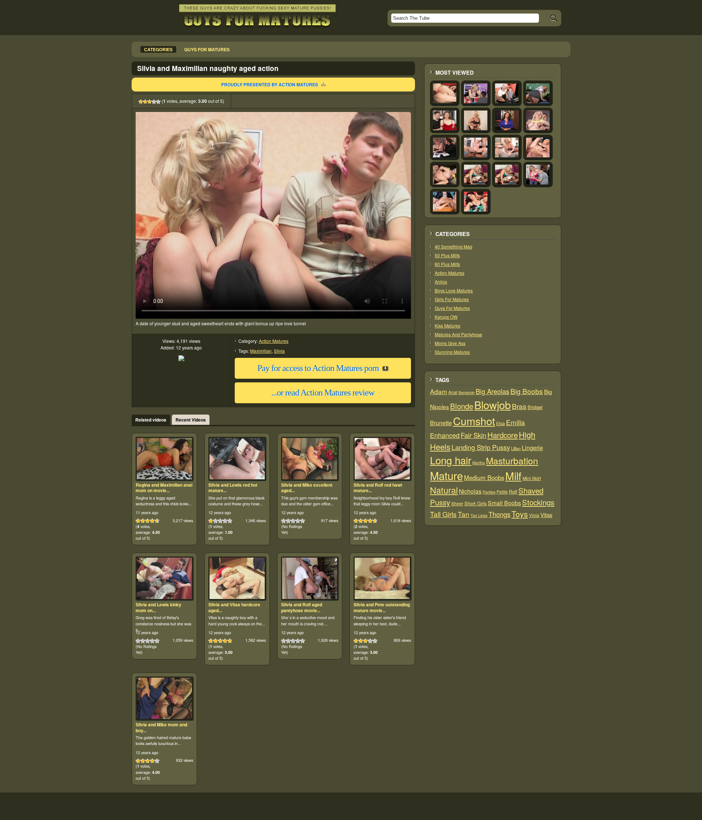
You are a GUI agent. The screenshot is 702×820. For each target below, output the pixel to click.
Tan (463, 514)
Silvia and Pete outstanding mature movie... (382, 607)
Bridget (535, 407)
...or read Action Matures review (322, 392)
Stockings (538, 502)
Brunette (441, 423)
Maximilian (261, 351)
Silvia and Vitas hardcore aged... (234, 607)
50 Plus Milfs (447, 255)
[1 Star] (141, 102)
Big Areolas (492, 391)
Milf (513, 475)
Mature (446, 475)
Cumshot (474, 420)
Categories (158, 49)
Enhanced (445, 435)
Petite (502, 491)
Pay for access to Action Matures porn (318, 368)
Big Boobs (526, 391)
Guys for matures (207, 49)
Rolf (513, 491)
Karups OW (446, 317)
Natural (444, 490)
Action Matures (273, 341)
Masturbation (512, 460)
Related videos (150, 419)
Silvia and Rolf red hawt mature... (378, 488)
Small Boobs (504, 503)
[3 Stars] (149, 102)
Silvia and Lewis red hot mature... (232, 488)
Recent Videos (191, 419)
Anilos (441, 281)
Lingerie (532, 447)
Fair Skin (473, 435)
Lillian (516, 448)
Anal (452, 392)
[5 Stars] (158, 102)
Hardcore (502, 434)
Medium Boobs (484, 477)
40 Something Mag (453, 246)
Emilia (515, 422)
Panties (489, 492)
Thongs (499, 514)
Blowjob (492, 404)
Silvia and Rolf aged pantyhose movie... (301, 607)
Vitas (546, 514)
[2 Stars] (145, 102)
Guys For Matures (452, 308)
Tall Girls (443, 514)
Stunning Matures (452, 352)
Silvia (279, 351)
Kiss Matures (447, 325)
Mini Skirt (531, 478)
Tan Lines (479, 515)
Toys (520, 513)
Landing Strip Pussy (481, 447)
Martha (478, 462)
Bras (519, 406)
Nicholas (470, 491)
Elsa (500, 423)
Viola (534, 515)
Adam (438, 391)
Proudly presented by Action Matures (269, 84)
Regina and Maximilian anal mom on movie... (164, 488)
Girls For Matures (452, 299)
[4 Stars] (154, 102)
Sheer (457, 503)
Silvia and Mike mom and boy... (161, 727)
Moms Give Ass (450, 343)
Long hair (450, 460)
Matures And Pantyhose (458, 334)
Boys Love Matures (454, 290)
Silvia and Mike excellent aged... (306, 488)
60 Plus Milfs (447, 264)
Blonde (461, 406)
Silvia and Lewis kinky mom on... (158, 607)
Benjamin (466, 392)
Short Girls (475, 503)
